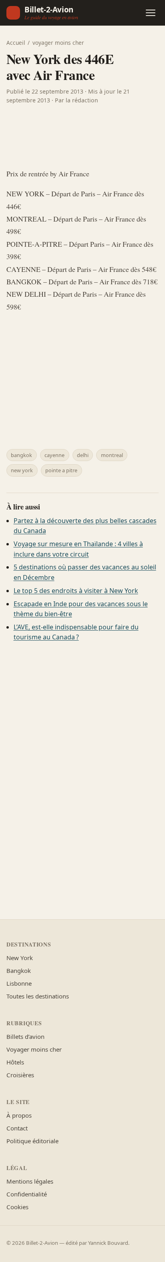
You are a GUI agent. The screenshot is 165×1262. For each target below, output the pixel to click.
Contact (17, 1128)
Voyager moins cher (34, 1049)
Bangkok (18, 970)
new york (22, 470)
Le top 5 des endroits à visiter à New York (76, 590)
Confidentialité (26, 1194)
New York (19, 958)
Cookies (17, 1207)
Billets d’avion (25, 1036)
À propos (19, 1115)
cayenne (54, 455)
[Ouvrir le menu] (151, 12)
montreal (112, 455)
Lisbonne (19, 983)
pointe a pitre (61, 470)
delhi (83, 455)
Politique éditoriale (32, 1141)
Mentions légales (29, 1181)
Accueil (15, 42)
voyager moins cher (58, 42)
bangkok (21, 455)
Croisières (20, 1075)
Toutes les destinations (37, 996)
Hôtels (15, 1062)
